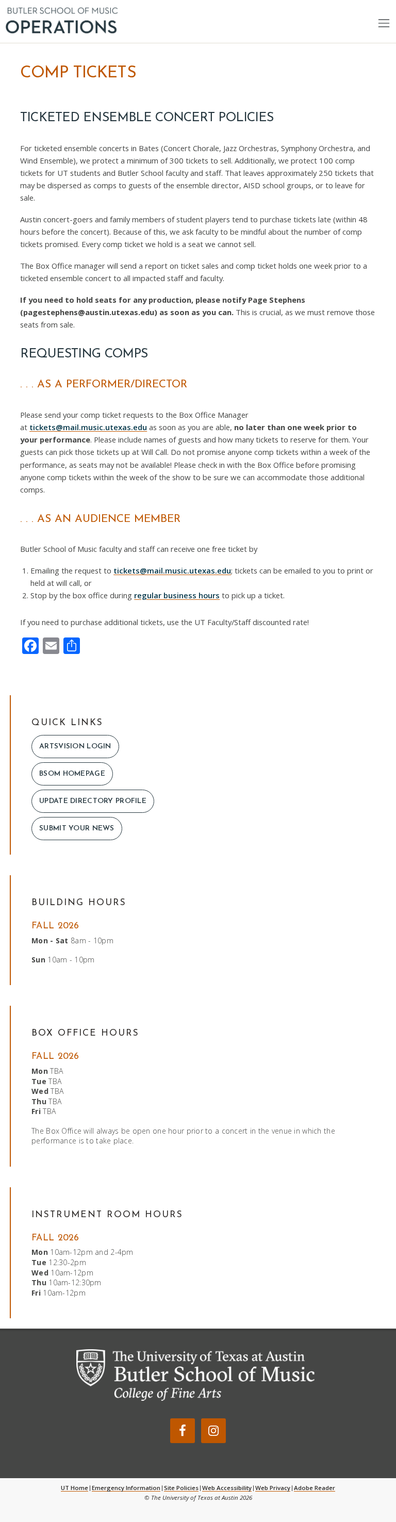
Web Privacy (272, 1488)
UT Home (74, 1488)
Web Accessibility (227, 1488)
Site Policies (181, 1488)
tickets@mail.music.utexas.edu (88, 427)
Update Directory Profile (92, 801)
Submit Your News (76, 828)
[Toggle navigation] (384, 22)
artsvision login (75, 746)
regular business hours (177, 595)
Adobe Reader (314, 1488)
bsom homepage (72, 774)
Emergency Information (126, 1488)
